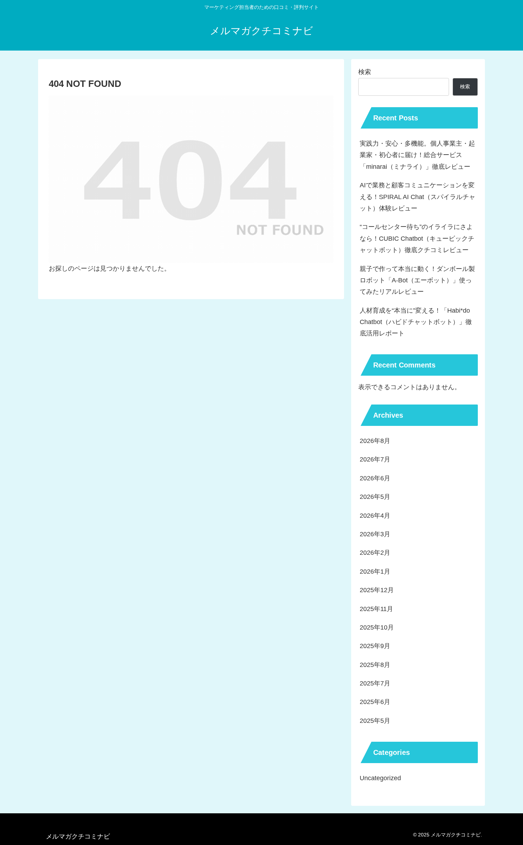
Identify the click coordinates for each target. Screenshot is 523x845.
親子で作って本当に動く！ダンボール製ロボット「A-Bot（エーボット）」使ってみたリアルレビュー (417, 280)
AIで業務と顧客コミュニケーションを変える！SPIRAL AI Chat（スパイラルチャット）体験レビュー (417, 197)
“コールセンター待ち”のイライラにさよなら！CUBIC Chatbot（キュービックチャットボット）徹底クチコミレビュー (417, 238)
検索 (364, 71)
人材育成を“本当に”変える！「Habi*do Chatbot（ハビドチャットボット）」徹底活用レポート (416, 322)
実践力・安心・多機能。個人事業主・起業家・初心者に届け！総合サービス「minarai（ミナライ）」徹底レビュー (417, 155)
